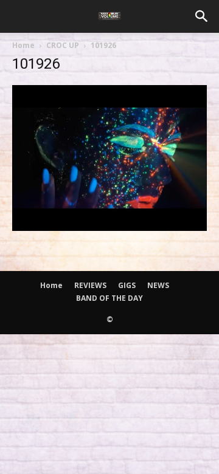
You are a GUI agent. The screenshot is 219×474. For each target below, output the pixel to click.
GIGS (127, 285)
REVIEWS (90, 285)
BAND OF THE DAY (109, 298)
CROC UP (62, 45)
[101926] (109, 227)
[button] (202, 16)
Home (23, 45)
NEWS (158, 285)
